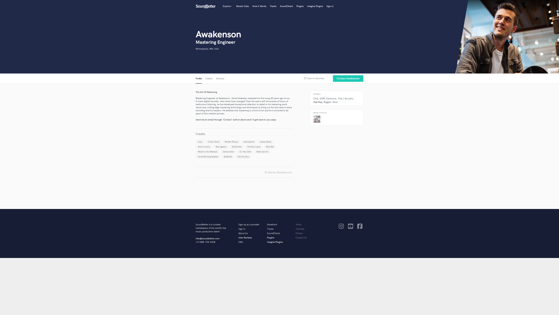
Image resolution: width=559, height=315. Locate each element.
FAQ (240, 242)
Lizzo (200, 142)
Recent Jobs (242, 6)
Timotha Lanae (253, 147)
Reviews (220, 78)
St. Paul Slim (245, 151)
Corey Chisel (213, 142)
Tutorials (300, 229)
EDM (322, 98)
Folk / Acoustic (345, 98)
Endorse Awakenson (278, 172)
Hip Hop (317, 102)
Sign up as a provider (248, 224)
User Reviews (245, 237)
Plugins (300, 6)
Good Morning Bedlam (208, 156)
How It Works (259, 6)
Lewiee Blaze (265, 142)
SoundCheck (286, 6)
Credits (209, 78)
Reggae (327, 102)
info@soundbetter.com (207, 238)
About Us (243, 233)
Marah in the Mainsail (207, 151)
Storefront (272, 224)
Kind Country (204, 147)
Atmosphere (249, 142)
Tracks (273, 6)
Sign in (330, 6)
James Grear (228, 151)
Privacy (299, 233)
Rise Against (221, 147)
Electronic (331, 98)
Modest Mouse (231, 142)
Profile (199, 78)
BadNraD (228, 156)
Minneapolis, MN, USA (207, 49)
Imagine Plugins (315, 6)
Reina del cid (262, 151)
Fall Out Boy (243, 156)
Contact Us (301, 237)
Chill (315, 98)
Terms (299, 224)
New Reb (270, 147)
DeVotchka (237, 147)
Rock (335, 102)
